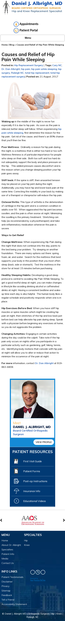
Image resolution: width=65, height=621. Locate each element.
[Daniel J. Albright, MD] (32, 8)
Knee (27, 544)
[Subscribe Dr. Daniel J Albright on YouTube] (43, 572)
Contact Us (8, 563)
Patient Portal (29, 30)
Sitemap (6, 590)
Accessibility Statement (14, 604)
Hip (26, 540)
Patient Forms (31, 471)
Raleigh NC (17, 72)
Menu (28, 38)
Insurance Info (31, 491)
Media (5, 558)
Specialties (7, 549)
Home (5, 44)
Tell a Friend (8, 599)
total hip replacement (37, 72)
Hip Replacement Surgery (28, 65)
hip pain (25, 68)
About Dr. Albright (11, 544)
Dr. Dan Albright (11, 68)
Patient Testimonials (12, 577)
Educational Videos (34, 501)
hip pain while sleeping (44, 68)
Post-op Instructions (35, 481)
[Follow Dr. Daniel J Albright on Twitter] (38, 572)
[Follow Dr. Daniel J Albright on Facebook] (33, 572)
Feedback (7, 595)
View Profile (44, 442)
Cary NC (57, 65)
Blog (11, 44)
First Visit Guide (32, 461)
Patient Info (8, 553)
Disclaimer (7, 581)
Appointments (29, 24)
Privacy (5, 586)
